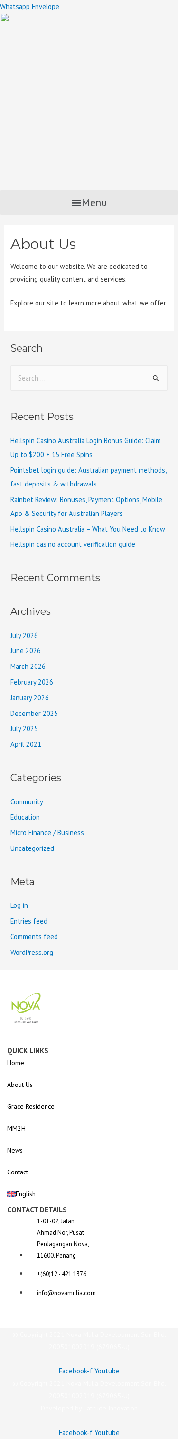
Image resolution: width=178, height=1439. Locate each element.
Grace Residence (31, 1106)
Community (26, 801)
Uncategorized (32, 848)
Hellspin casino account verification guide (72, 544)
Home (15, 1062)
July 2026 (24, 635)
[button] (89, 202)
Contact (17, 1172)
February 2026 (31, 681)
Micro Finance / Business (47, 832)
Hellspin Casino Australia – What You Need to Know (87, 529)
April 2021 (25, 744)
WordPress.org (31, 952)
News (15, 1150)
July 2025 (24, 728)
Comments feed (34, 936)
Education (25, 816)
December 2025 (34, 713)
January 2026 (29, 697)
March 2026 (28, 666)
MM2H (16, 1128)
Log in (19, 905)
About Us (20, 1084)
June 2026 (25, 650)
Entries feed (28, 920)
